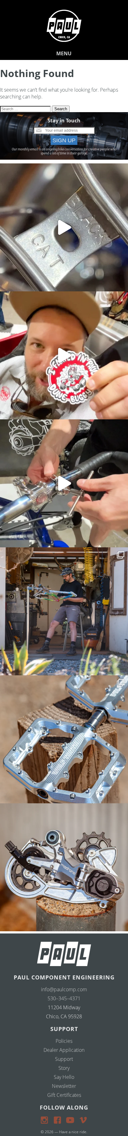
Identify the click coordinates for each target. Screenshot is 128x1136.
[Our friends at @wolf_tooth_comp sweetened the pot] (64, 739)
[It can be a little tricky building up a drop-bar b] (64, 867)
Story (64, 1068)
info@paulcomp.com (64, 989)
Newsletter (64, 1086)
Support (64, 1059)
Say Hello (64, 1077)
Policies (64, 1041)
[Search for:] (26, 108)
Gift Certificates (64, 1095)
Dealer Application (64, 1050)
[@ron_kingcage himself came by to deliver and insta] (64, 227)
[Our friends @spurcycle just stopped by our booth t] (64, 483)
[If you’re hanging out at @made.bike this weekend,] (64, 355)
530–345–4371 (64, 998)
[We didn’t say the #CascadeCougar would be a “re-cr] (64, 611)
